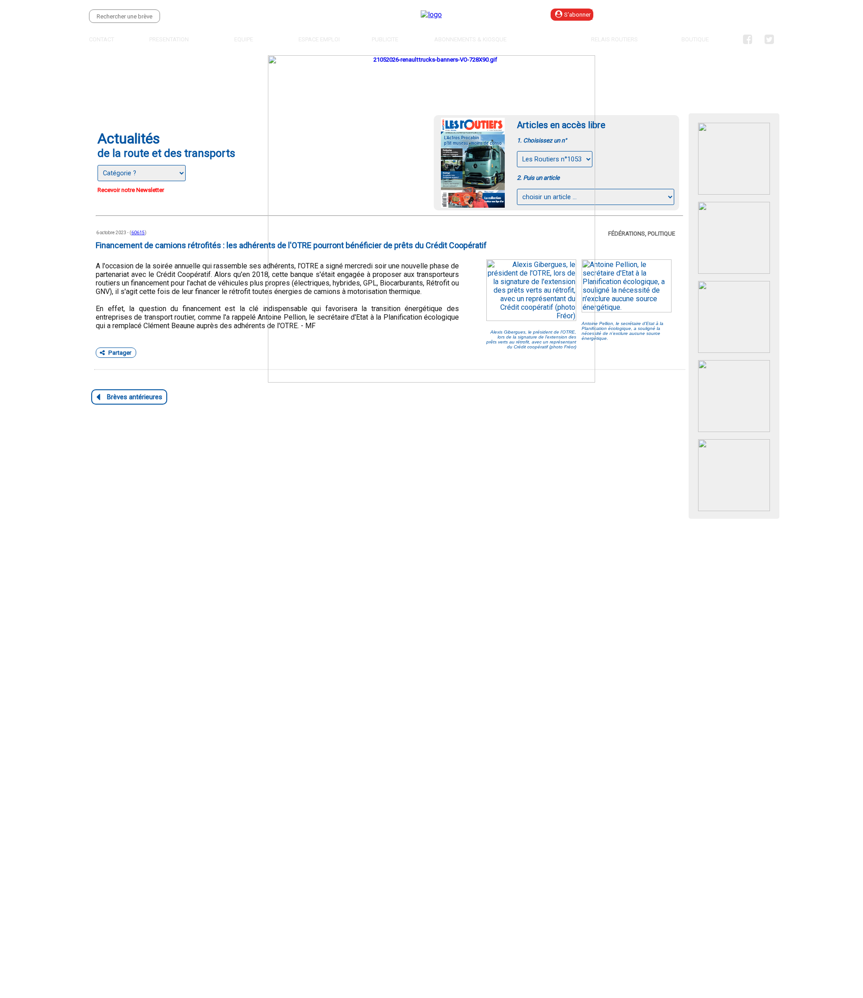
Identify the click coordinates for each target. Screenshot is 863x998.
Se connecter (645, 14)
